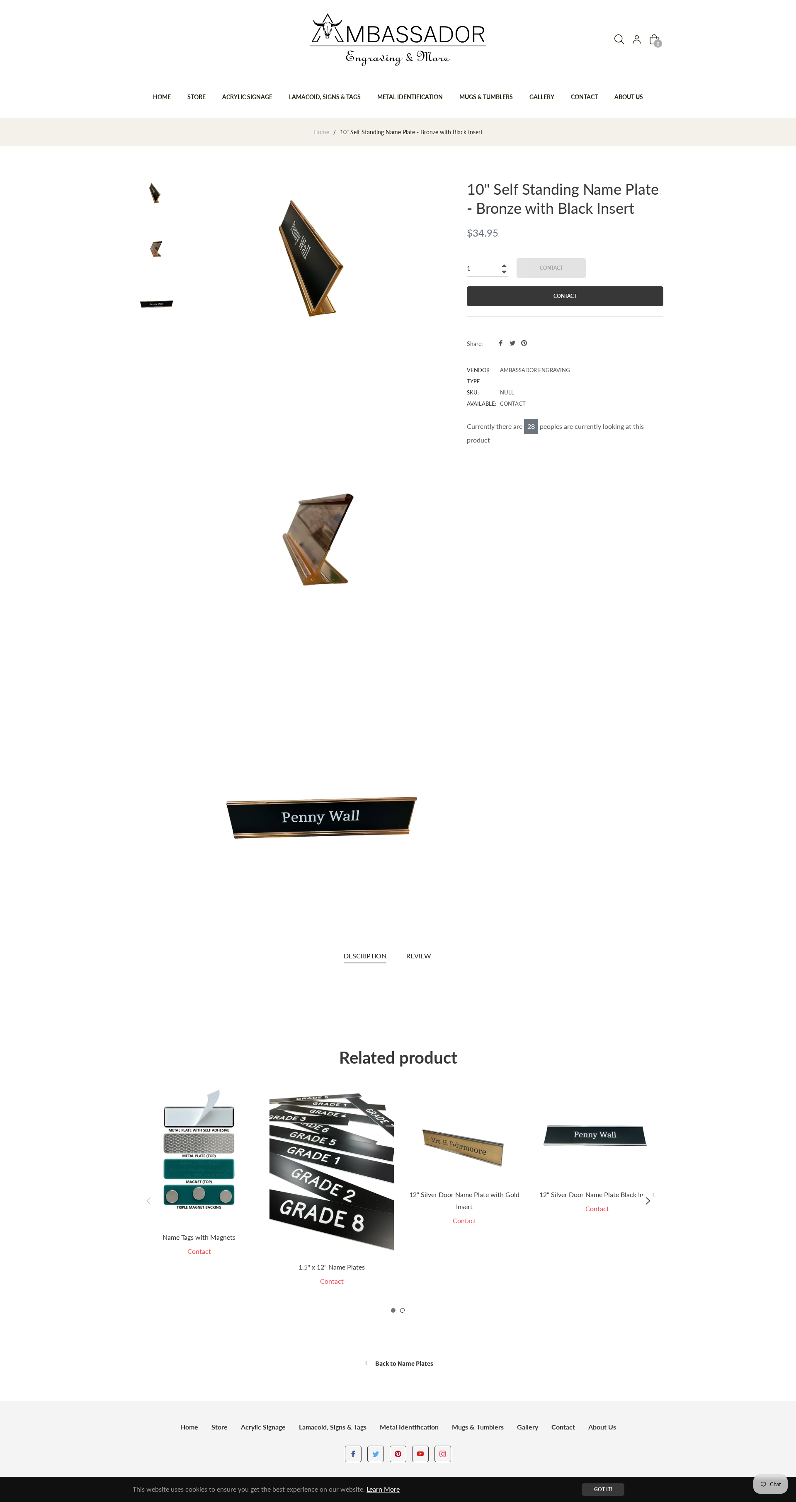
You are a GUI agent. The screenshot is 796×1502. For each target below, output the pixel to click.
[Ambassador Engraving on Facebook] (353, 1454)
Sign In (637, 39)
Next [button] (648, 1200)
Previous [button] (148, 1200)
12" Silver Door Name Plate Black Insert (597, 1194)
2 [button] (402, 1310)
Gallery (527, 1427)
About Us (602, 1427)
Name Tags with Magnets (199, 1237)
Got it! (603, 1489)
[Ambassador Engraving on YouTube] (420, 1454)
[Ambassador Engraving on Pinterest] (398, 1454)
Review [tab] (419, 956)
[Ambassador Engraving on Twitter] (375, 1454)
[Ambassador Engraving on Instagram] (443, 1454)
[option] (199, 1185)
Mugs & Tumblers (478, 1427)
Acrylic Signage (263, 1427)
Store (219, 1427)
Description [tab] (365, 956)
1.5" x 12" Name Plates (331, 1267)
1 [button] (393, 1310)
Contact (563, 1427)
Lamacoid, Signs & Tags (332, 1427)
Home (321, 131)
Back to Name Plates (403, 1363)
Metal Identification (409, 1427)
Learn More (383, 1489)
